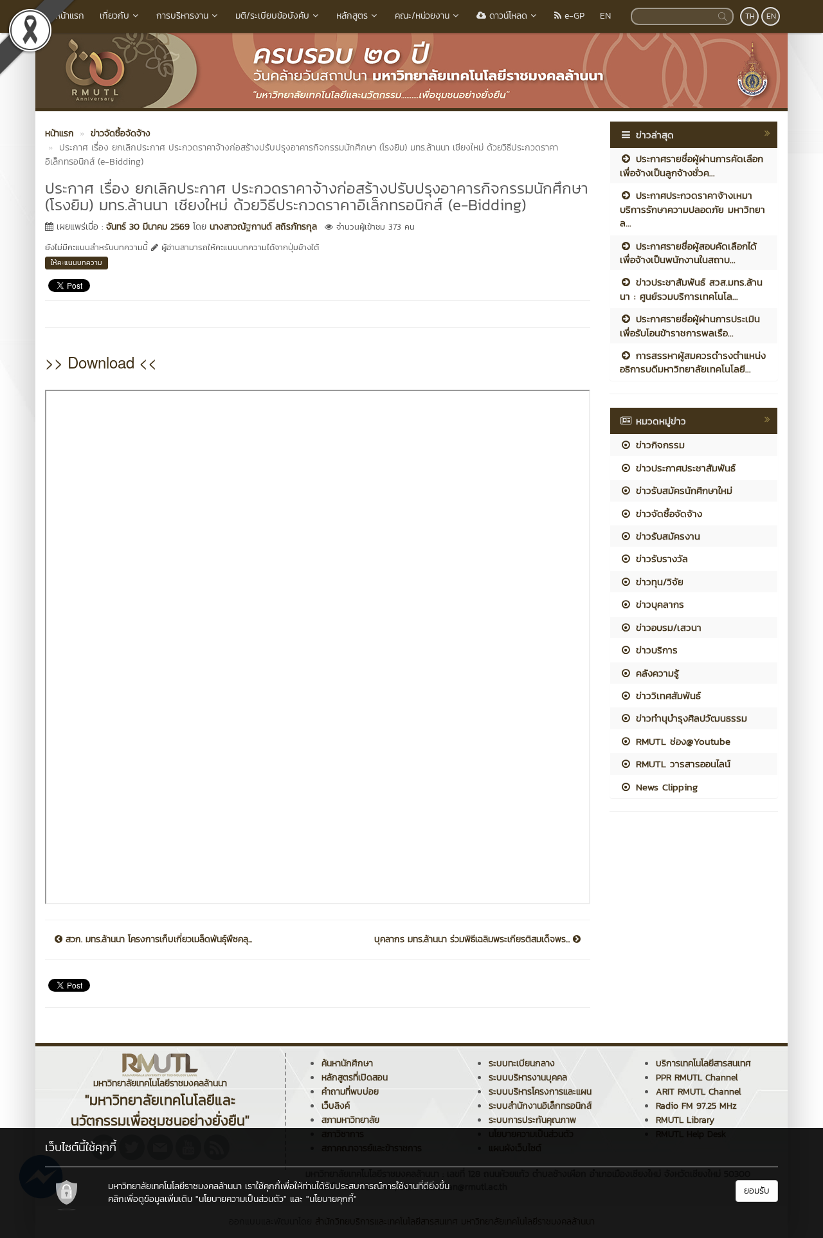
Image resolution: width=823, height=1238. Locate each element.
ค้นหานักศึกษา (347, 1063)
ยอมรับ (757, 1190)
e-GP (572, 16)
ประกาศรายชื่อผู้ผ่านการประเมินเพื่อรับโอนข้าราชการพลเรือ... (690, 325)
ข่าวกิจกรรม (658, 444)
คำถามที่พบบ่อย (350, 1091)
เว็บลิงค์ (335, 1106)
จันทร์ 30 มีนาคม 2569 (148, 226)
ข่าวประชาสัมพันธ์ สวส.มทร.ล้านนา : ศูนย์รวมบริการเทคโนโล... (691, 289)
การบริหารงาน (182, 16)
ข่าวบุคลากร (658, 604)
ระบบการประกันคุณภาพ (532, 1120)
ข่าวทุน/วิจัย (657, 581)
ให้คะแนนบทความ (76, 262)
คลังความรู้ (655, 673)
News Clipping (665, 786)
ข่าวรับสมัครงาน (666, 536)
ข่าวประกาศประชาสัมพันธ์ (684, 467)
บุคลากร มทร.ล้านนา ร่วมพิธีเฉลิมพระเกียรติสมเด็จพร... (473, 939)
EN (605, 16)
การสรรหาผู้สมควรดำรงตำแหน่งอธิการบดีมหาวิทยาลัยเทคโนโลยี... (693, 362)
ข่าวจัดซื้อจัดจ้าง (667, 513)
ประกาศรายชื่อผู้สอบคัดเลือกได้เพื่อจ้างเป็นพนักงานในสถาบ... (688, 253)
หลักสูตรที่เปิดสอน (354, 1077)
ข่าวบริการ (655, 649)
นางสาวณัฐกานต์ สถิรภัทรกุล (263, 226)
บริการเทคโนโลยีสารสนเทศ (703, 1063)
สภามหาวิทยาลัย (350, 1120)
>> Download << (101, 361)
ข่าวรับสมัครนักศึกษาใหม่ (682, 490)
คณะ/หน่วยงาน (422, 16)
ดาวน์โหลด (506, 16)
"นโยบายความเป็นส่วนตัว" (241, 1199)
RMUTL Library (685, 1120)
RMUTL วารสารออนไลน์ (681, 763)
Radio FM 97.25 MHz (696, 1106)
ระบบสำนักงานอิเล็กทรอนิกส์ (540, 1106)
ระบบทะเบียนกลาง (522, 1063)
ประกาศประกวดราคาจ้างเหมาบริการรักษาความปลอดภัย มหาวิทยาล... (692, 209)
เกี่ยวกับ (114, 16)
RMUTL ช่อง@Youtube (681, 741)
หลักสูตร (352, 16)
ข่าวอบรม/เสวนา (666, 627)
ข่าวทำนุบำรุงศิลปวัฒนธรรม (689, 718)
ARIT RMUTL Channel (698, 1091)
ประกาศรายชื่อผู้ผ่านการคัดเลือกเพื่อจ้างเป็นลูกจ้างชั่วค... (691, 165)
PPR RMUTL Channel (697, 1077)
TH (750, 16)
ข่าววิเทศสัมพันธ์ (666, 695)
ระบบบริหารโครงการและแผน (540, 1091)
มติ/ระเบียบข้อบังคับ (272, 16)
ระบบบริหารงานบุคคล (528, 1077)
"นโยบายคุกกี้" (331, 1199)
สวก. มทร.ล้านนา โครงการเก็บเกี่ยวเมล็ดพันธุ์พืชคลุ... (157, 939)
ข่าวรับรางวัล (660, 558)
